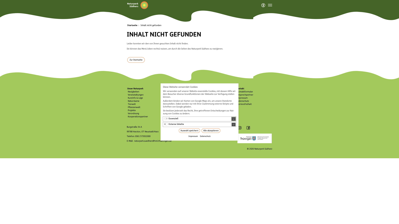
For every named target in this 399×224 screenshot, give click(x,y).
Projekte (132, 110)
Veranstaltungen (135, 95)
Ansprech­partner (245, 95)
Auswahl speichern (189, 130)
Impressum (193, 136)
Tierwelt (132, 104)
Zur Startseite (136, 60)
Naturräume (133, 101)
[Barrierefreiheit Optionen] (263, 5)
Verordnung (133, 113)
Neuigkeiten (133, 92)
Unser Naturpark (135, 88)
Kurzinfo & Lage (135, 98)
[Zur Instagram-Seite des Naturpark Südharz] (239, 129)
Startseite (132, 25)
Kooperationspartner (138, 116)
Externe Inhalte (176, 124)
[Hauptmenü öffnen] (270, 5)
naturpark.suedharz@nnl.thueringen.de (153, 141)
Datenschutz (205, 136)
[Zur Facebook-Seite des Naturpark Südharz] (248, 129)
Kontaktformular (245, 92)
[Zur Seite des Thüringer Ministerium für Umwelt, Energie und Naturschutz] (254, 138)
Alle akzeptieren (211, 130)
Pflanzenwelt (134, 107)
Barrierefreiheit (244, 104)
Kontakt (240, 88)
